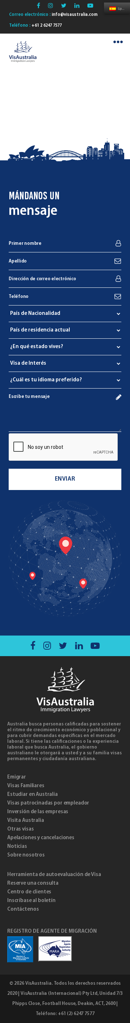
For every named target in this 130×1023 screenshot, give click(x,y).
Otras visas (20, 829)
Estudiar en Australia (32, 794)
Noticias (17, 846)
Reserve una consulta (32, 883)
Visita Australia (25, 820)
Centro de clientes (29, 892)
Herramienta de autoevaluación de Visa (54, 874)
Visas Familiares (25, 786)
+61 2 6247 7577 (46, 25)
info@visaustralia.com (74, 14)
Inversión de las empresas (37, 812)
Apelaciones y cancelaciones (40, 838)
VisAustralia (38, 983)
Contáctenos (23, 909)
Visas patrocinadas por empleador (48, 803)
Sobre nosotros (26, 855)
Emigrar (16, 777)
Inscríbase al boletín (31, 900)
